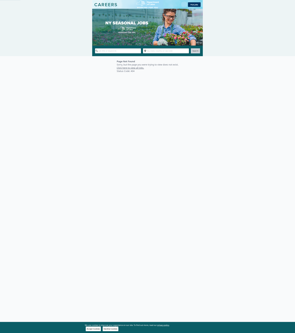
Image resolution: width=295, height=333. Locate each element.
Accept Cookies (93, 329)
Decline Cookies (110, 329)
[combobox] (118, 50)
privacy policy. (163, 325)
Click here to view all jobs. (130, 67)
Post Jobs (194, 4)
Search (195, 51)
